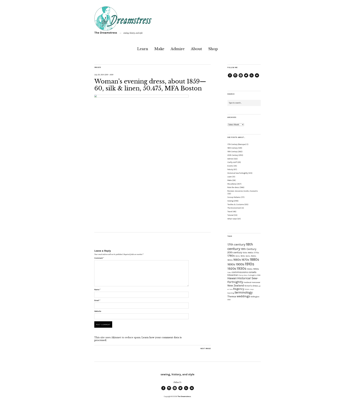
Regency (238, 288)
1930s (241, 268)
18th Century (232, 148)
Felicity (230, 169)
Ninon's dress (251, 286)
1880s (254, 259)
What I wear (232, 219)
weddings (243, 296)
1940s (250, 269)
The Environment (234, 208)
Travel (229, 211)
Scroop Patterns (233, 197)
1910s (249, 264)
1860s (237, 259)
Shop (213, 49)
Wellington (255, 297)
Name (97, 290)
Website (97, 311)
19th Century (232, 152)
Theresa (231, 296)
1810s (243, 256)
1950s (256, 269)
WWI (229, 300)
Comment (99, 258)
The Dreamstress (105, 32)
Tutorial (230, 215)
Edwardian (232, 275)
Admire (178, 49)
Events (230, 166)
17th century (236, 244)
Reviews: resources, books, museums (242, 191)
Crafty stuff (232, 162)
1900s (240, 264)
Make (159, 49)
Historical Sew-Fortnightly (242, 280)
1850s (230, 260)
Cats (229, 272)
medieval (247, 282)
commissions (240, 272)
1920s (231, 268)
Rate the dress (233, 187)
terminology (244, 292)
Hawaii (232, 278)
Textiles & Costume (235, 204)
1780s (231, 255)
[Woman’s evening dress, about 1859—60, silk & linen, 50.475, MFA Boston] (141, 96)
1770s (256, 252)
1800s (237, 256)
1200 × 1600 (108, 75)
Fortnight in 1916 (254, 275)
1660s (250, 252)
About (196, 49)
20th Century (232, 155)
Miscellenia (231, 184)
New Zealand (235, 285)
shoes (247, 289)
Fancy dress (243, 275)
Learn (142, 49)
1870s (245, 259)
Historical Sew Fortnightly (237, 173)
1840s (253, 256)
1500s (245, 253)
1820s (248, 256)
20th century (234, 252)
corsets (252, 272)
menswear (256, 282)
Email (97, 300)
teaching (230, 293)
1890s (231, 264)
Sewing (230, 201)
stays (252, 289)
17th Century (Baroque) (236, 144)
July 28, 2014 (99, 75)
